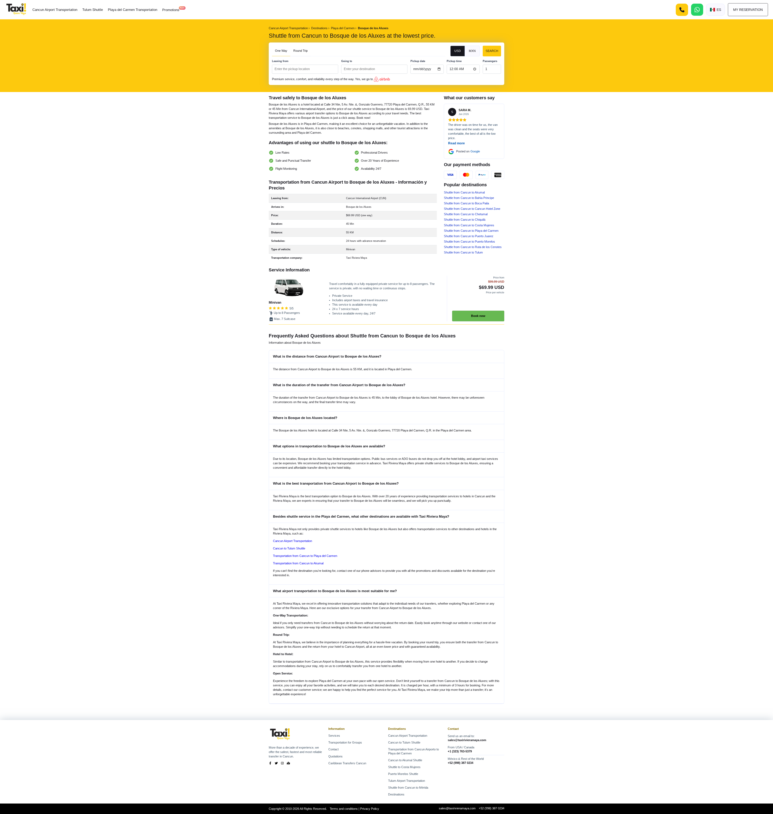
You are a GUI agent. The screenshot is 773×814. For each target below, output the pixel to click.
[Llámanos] (682, 10)
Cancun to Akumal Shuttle (405, 760)
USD (457, 51)
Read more (456, 143)
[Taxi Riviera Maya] (16, 9)
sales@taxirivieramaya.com (467, 740)
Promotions (170, 10)
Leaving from (280, 61)
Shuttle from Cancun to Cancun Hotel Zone (472, 208)
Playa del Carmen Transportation (132, 10)
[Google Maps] (288, 764)
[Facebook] (270, 764)
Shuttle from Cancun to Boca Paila (466, 203)
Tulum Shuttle (92, 10)
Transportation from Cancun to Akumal (298, 563)
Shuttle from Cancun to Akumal (464, 192)
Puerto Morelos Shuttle (403, 774)
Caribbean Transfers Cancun (347, 763)
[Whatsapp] (697, 10)
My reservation (748, 10)
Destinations (396, 794)
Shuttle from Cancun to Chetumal (466, 214)
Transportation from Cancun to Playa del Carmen (305, 555)
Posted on (468, 151)
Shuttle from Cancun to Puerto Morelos (469, 241)
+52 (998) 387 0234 (460, 762)
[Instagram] (282, 764)
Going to (346, 61)
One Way (281, 50)
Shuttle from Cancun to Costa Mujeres (469, 225)
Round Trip (300, 50)
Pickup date (417, 61)
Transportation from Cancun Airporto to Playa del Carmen (413, 751)
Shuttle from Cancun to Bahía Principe (469, 198)
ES (719, 10)
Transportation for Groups (345, 742)
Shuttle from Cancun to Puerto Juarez (468, 236)
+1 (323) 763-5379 (460, 751)
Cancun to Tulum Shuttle (289, 548)
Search (492, 51)
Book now (478, 316)
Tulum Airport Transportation (406, 780)
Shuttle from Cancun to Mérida (408, 787)
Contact (333, 749)
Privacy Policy (369, 808)
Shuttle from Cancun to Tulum (463, 252)
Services (334, 735)
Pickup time (454, 61)
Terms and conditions (344, 808)
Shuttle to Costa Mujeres (404, 767)
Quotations (335, 756)
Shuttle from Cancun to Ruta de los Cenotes (473, 247)
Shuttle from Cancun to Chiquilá (464, 219)
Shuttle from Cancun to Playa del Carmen (471, 230)
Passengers (490, 61)
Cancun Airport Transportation (54, 10)
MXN (472, 51)
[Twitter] (276, 764)
